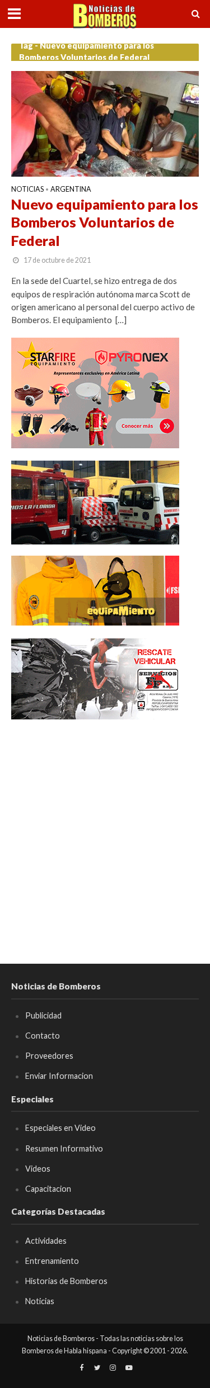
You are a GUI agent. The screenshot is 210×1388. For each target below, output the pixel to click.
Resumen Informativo (64, 1148)
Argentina (70, 189)
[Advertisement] (105, 836)
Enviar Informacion (59, 1076)
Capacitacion (48, 1188)
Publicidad (43, 1015)
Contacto (42, 1035)
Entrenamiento (52, 1261)
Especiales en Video (60, 1128)
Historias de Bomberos (66, 1281)
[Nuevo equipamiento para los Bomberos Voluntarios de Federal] (105, 122)
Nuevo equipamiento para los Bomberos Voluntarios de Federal (104, 222)
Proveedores (49, 1055)
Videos (37, 1168)
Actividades (46, 1240)
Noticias (27, 189)
